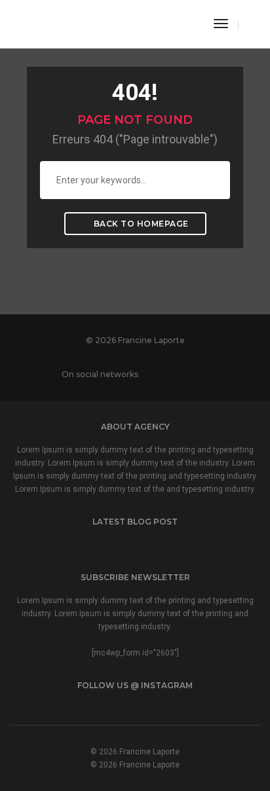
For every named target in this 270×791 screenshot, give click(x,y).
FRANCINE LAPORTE (92, 22)
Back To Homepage (140, 224)
